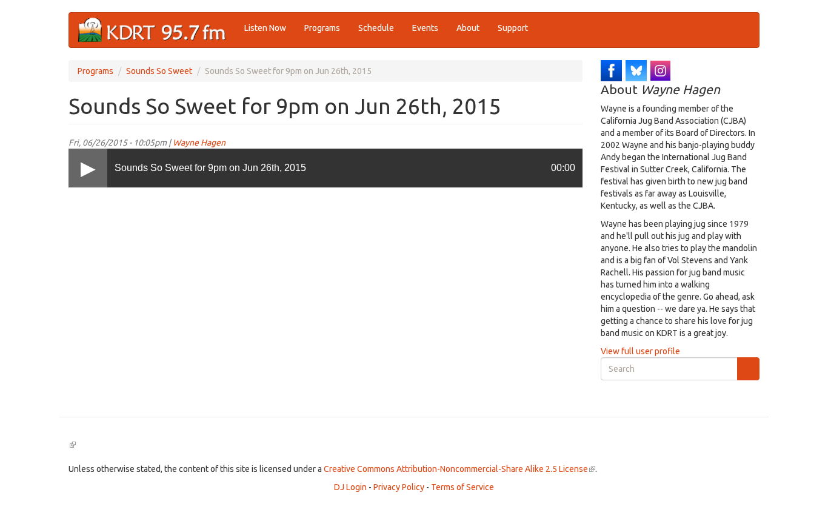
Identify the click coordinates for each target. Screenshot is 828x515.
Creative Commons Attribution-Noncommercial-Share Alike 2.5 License (459, 469)
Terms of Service (462, 487)
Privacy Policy (398, 487)
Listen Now (265, 28)
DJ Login (350, 487)
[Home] (156, 30)
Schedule (376, 28)
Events (425, 28)
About (467, 28)
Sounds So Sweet (159, 71)
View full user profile (640, 351)
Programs (322, 28)
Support (513, 28)
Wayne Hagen (199, 142)
